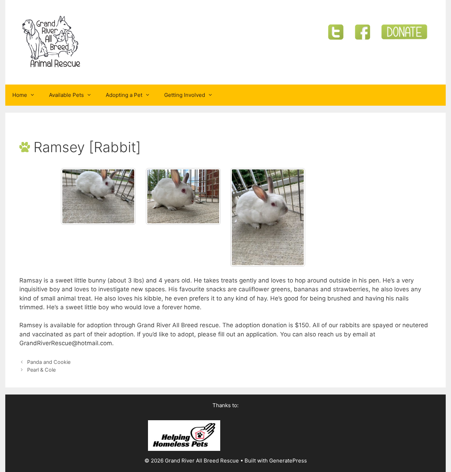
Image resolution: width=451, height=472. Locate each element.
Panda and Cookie (48, 362)
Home (19, 95)
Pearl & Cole (41, 370)
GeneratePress (288, 460)
